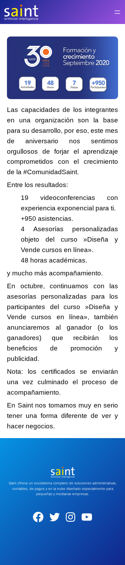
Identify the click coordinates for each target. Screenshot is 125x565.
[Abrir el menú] (117, 12)
